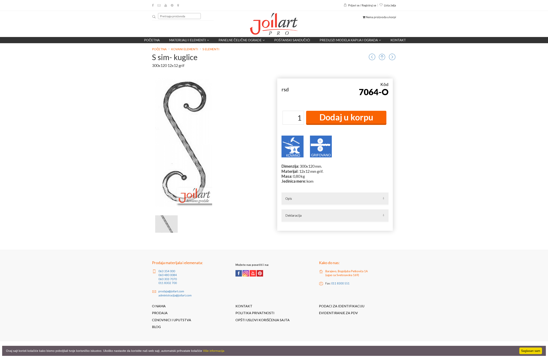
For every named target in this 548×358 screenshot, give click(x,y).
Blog (156, 327)
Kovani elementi (184, 49)
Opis (288, 198)
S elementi (211, 49)
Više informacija (213, 350)
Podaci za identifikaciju (341, 306)
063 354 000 (166, 271)
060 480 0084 (167, 275)
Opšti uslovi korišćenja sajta (262, 320)
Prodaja (160, 313)
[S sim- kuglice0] (166, 224)
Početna (152, 40)
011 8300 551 (340, 283)
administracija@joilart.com (175, 295)
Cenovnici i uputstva (171, 320)
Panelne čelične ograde (240, 40)
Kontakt (398, 40)
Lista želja (390, 5)
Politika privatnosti (254, 313)
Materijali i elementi (187, 40)
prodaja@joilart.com (171, 291)
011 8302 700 (167, 283)
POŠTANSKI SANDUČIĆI (292, 40)
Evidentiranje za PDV (338, 313)
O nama (159, 306)
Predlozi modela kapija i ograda (349, 40)
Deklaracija (293, 215)
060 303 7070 (167, 279)
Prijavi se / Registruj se (362, 5)
